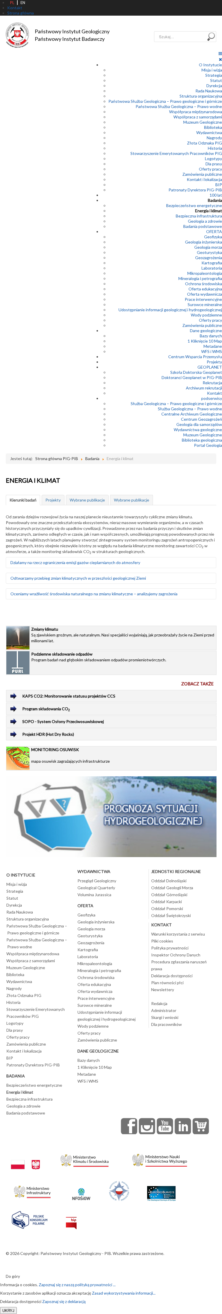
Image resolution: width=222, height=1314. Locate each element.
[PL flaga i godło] (25, 1158)
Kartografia (211, 262)
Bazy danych (211, 335)
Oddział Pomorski (167, 908)
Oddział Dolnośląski (168, 880)
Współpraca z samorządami (197, 116)
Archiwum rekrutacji (204, 387)
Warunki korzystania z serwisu (178, 933)
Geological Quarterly (96, 887)
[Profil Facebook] (129, 1126)
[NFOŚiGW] (81, 1190)
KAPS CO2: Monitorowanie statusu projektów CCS (68, 695)
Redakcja (159, 1003)
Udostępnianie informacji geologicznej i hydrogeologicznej (170, 309)
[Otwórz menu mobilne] (220, 53)
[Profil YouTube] (165, 1126)
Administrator (163, 1010)
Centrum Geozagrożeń (201, 419)
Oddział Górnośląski (169, 894)
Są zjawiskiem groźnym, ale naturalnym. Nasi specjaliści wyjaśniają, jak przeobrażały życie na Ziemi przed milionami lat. (122, 635)
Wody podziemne (206, 314)
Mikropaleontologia (204, 273)
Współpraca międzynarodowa (195, 111)
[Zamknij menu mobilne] (220, 59)
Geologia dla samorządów (199, 424)
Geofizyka (213, 236)
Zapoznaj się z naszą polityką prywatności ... (77, 1284)
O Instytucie (210, 64)
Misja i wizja (211, 69)
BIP (218, 184)
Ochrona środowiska (203, 283)
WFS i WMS (211, 351)
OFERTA (214, 231)
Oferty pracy (210, 168)
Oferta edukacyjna (205, 288)
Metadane (213, 346)
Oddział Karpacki (166, 901)
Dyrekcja (214, 85)
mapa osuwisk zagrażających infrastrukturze (70, 755)
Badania (215, 200)
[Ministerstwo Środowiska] (85, 1158)
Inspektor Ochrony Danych (175, 954)
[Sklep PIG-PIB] (201, 1126)
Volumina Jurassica (94, 894)
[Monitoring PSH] (111, 816)
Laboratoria (211, 268)
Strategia (213, 75)
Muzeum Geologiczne (202, 122)
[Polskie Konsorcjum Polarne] (29, 1218)
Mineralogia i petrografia (200, 278)
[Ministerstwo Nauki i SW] (159, 1158)
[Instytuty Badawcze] (119, 1190)
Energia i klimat (208, 210)
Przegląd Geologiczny (96, 880)
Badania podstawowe (202, 226)
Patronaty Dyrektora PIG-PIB (195, 189)
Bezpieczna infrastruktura (199, 215)
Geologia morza (208, 247)
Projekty (214, 361)
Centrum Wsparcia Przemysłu (195, 356)
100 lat (216, 195)
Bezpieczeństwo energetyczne (194, 205)
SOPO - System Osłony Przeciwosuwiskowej (63, 721)
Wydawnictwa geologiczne (198, 429)
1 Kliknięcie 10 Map (205, 340)
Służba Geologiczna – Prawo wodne (190, 408)
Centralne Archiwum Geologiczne (191, 413)
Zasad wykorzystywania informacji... (124, 1293)
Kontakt (214, 393)
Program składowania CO (46, 709)
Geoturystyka (209, 252)
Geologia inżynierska (203, 241)
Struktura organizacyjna (201, 96)
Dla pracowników (166, 1024)
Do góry (13, 1276)
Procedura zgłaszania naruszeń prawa (179, 965)
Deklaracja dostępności (172, 975)
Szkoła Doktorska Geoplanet (196, 372)
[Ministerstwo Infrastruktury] (32, 1190)
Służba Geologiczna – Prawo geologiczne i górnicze (176, 403)
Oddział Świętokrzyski (171, 915)
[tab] (23, 500)
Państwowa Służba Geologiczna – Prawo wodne (179, 106)
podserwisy (211, 398)
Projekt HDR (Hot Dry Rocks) (48, 734)
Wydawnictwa (209, 132)
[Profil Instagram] (147, 1126)
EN (23, 2)
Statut (216, 80)
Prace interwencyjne (203, 299)
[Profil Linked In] (183, 1126)
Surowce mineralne (205, 304)
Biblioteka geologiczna (202, 440)
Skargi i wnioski (164, 1017)
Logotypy (213, 158)
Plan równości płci (167, 982)
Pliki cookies (162, 940)
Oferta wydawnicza (204, 294)
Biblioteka (213, 127)
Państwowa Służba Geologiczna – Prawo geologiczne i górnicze (165, 101)
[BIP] (71, 1218)
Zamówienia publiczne (202, 174)
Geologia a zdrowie (205, 221)
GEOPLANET (209, 367)
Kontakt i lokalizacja (204, 179)
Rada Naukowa (208, 90)
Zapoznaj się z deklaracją (64, 1301)
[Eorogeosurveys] (161, 1190)
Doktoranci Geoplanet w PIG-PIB (192, 377)
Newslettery (162, 989)
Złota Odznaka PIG (204, 142)
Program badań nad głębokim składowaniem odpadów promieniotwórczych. (98, 656)
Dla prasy (214, 163)
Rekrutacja (212, 382)
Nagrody (214, 137)
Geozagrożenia (208, 257)
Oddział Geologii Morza (172, 887)
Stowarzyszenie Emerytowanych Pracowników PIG (176, 153)
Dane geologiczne (206, 330)
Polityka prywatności (169, 947)
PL (12, 2)
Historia (215, 148)
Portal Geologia (208, 445)
